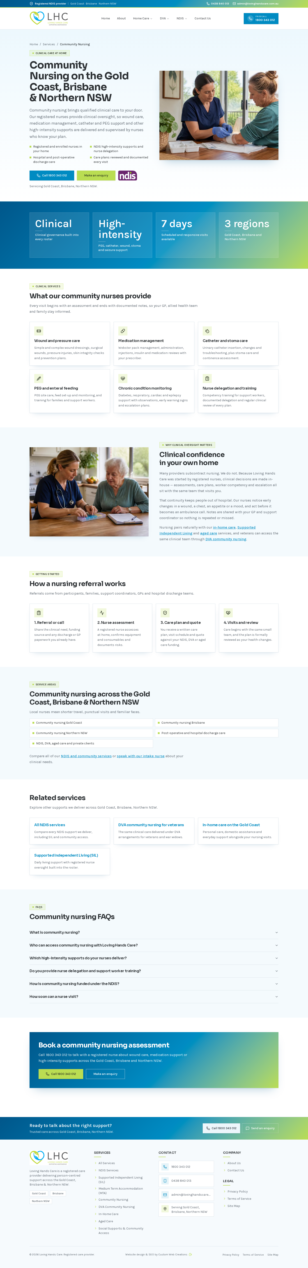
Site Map (272, 1254)
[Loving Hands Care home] (49, 18)
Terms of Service (253, 1254)
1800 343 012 (180, 1167)
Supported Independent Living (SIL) (66, 855)
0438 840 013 (220, 3)
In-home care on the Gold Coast (231, 825)
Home (105, 18)
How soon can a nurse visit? (54, 996)
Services (49, 44)
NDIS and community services (86, 756)
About (121, 18)
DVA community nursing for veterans (151, 825)
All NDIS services (49, 825)
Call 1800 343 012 (54, 175)
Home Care (141, 18)
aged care (208, 533)
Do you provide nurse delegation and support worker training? (85, 971)
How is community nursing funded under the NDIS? (74, 983)
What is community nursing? (55, 932)
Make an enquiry (96, 175)
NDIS (180, 18)
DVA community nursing (225, 539)
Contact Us (203, 18)
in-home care (224, 527)
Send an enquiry (263, 1128)
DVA (163, 18)
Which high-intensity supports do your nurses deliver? (78, 958)
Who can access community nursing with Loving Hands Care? (84, 945)
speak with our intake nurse (141, 756)
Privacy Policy (231, 1254)
